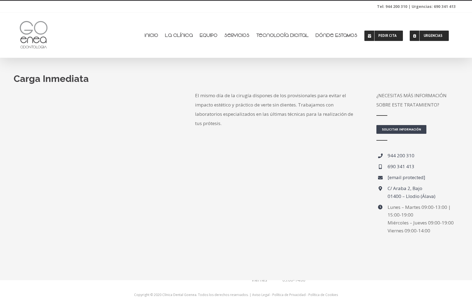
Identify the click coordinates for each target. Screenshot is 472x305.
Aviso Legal (261, 294)
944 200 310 (401, 155)
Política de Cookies (323, 294)
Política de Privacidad (289, 294)
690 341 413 (401, 166)
